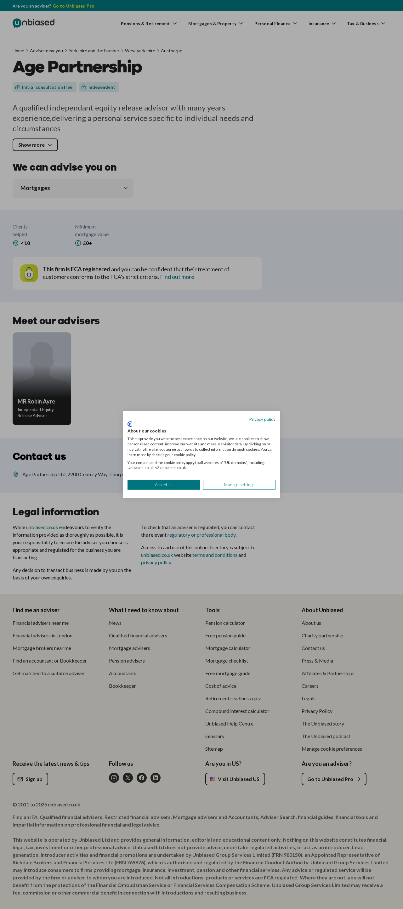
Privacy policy (262, 419)
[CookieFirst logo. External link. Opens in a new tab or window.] (130, 424)
